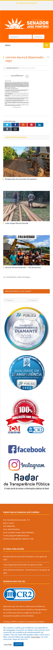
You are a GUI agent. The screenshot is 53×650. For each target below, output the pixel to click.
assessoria (21, 609)
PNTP (14, 622)
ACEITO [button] (18, 644)
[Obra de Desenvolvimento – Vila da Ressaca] (26, 250)
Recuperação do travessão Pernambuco (21, 179)
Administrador (12, 68)
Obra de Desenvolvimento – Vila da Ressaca (23, 267)
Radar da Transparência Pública (31, 622)
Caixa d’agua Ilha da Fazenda (26, 6)
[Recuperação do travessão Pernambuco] (26, 162)
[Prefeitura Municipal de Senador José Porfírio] (26, 23)
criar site (19, 606)
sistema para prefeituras (35, 606)
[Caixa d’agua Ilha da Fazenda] (26, 206)
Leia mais (35, 637)
